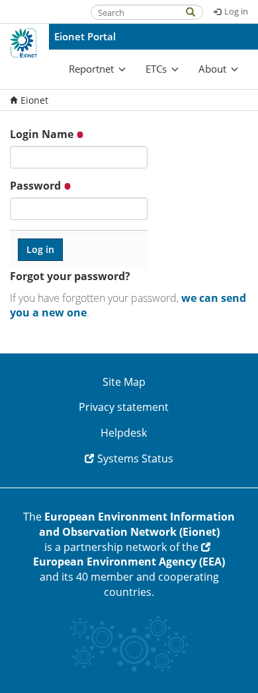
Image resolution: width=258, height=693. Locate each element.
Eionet (34, 100)
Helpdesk (124, 432)
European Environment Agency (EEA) (129, 561)
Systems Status (135, 458)
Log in (236, 11)
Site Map (124, 382)
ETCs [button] (156, 68)
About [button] (212, 68)
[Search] (197, 10)
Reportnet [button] (91, 68)
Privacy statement (124, 407)
